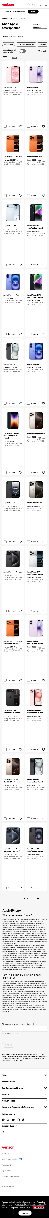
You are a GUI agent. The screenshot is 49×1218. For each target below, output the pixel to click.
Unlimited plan (23, 996)
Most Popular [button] (8, 1081)
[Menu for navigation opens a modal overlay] (45, 4)
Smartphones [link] (13, 18)
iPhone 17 (22, 957)
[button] (12, 36)
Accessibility (7, 1165)
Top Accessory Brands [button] (12, 1088)
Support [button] (6, 1094)
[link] (40, 25)
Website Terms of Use (10, 1177)
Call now (33, 12)
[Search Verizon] (29, 4)
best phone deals (21, 1010)
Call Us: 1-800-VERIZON (15, 12)
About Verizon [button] (8, 1101)
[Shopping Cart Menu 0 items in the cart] (40, 4)
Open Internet (7, 1171)
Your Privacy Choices (10, 1159)
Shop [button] (4, 1075)
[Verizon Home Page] (8, 4)
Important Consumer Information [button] (18, 1107)
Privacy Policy (7, 1153)
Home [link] (4, 18)
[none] (24, 898)
